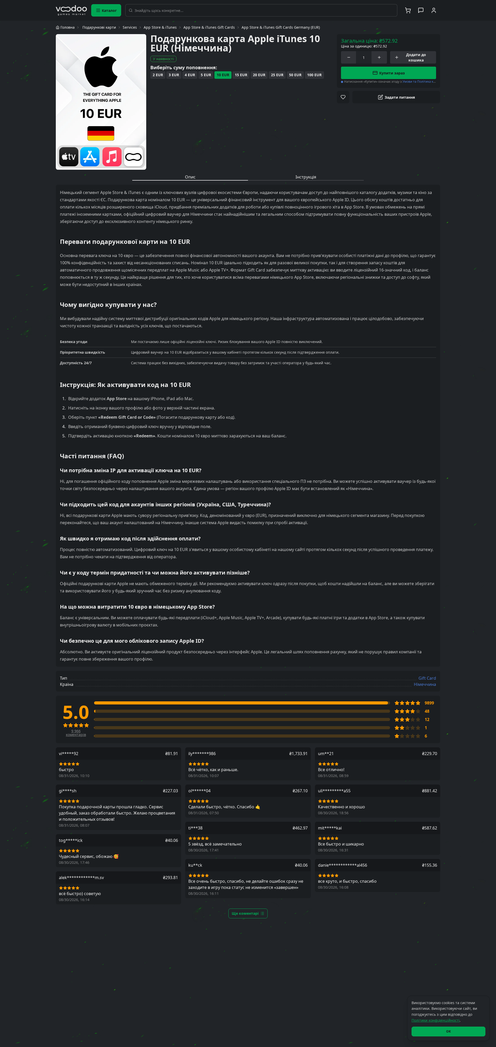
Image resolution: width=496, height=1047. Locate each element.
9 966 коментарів (76, 732)
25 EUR (277, 74)
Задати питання (400, 97)
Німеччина (425, 684)
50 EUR (295, 74)
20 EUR (259, 74)
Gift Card (427, 678)
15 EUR (241, 74)
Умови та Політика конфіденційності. (430, 81)
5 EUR (206, 74)
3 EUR (174, 74)
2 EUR (158, 74)
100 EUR (314, 74)
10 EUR (223, 74)
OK (448, 1031)
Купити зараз (392, 73)
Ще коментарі (245, 913)
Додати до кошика (416, 57)
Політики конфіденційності (436, 1020)
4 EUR (190, 74)
